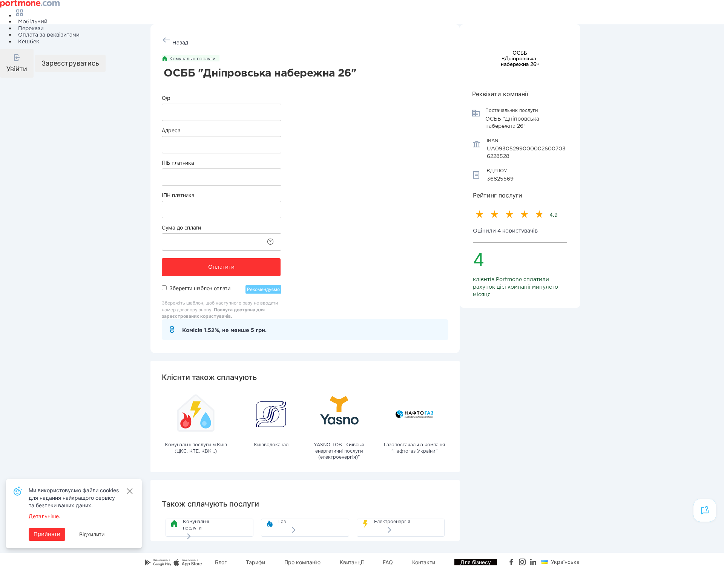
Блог (221, 562)
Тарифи (255, 562)
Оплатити (221, 267)
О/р (166, 98)
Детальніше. (44, 516)
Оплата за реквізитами (49, 35)
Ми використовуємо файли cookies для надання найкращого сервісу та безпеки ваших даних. (74, 497)
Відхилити (91, 534)
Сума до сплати (181, 227)
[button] (17, 63)
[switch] (164, 287)
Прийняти (47, 534)
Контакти (423, 562)
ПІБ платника (178, 162)
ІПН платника (178, 195)
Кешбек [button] (28, 42)
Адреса (171, 130)
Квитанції (352, 562)
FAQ (388, 562)
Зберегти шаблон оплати (199, 288)
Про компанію (302, 562)
